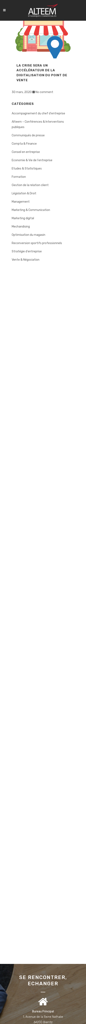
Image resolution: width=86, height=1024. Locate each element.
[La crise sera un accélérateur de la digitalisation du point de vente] (43, 39)
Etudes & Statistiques (27, 168)
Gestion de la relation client (30, 185)
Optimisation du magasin (28, 235)
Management (21, 201)
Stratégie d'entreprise (27, 251)
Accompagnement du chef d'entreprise (38, 113)
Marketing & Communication (31, 210)
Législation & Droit (24, 193)
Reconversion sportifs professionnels (37, 243)
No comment (44, 92)
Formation (19, 177)
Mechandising (21, 226)
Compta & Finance (24, 143)
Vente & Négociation (25, 259)
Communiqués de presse (28, 135)
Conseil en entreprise (26, 152)
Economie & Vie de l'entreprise (32, 160)
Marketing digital (23, 218)
